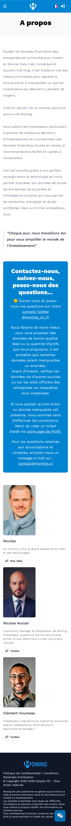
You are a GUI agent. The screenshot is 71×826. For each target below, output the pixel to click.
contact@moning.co (35, 463)
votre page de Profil (44, 431)
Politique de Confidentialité (22, 773)
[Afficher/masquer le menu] (5, 6)
